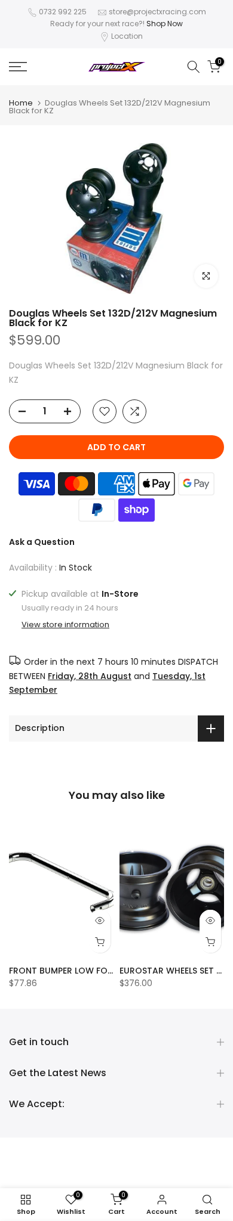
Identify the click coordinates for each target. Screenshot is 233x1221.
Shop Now (164, 23)
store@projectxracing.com (157, 12)
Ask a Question (42, 542)
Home (21, 103)
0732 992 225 (63, 12)
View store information (65, 624)
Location (127, 36)
